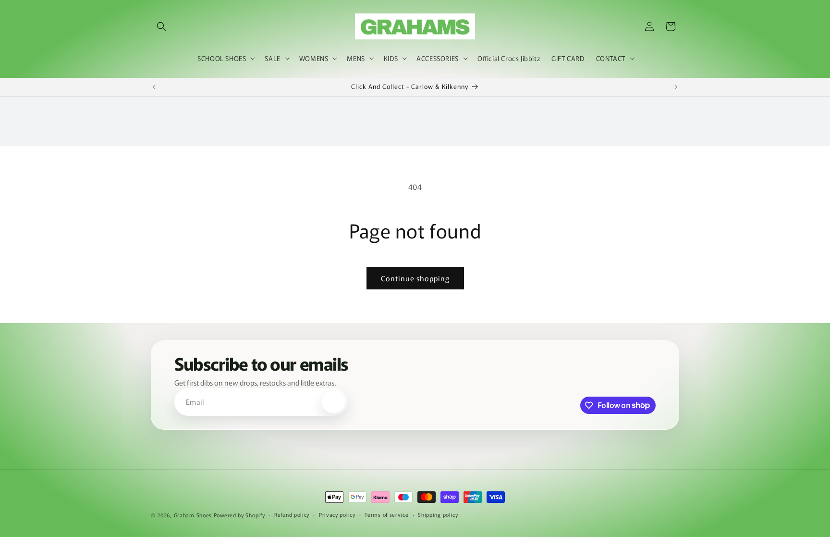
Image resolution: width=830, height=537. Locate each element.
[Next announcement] (675, 87)
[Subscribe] (333, 401)
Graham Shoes (193, 515)
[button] (161, 26)
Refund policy (291, 514)
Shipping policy (438, 514)
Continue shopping (415, 278)
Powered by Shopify (239, 515)
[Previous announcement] (154, 87)
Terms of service (386, 514)
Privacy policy (337, 514)
